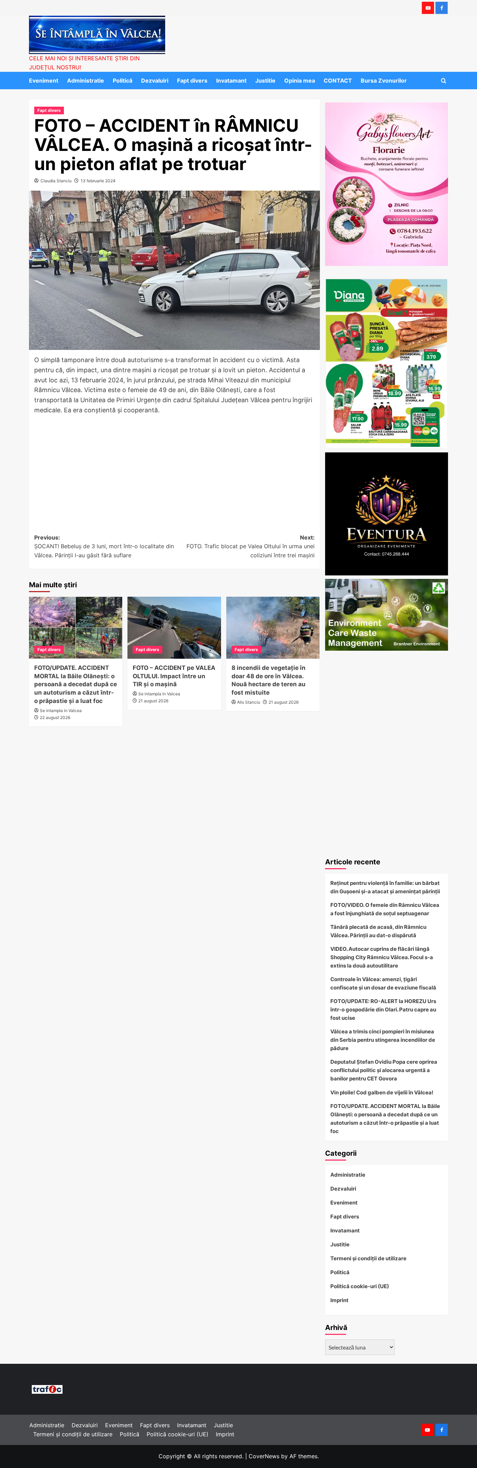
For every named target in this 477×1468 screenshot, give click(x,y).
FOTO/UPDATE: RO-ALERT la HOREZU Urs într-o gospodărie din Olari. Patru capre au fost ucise (383, 1009)
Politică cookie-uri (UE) (359, 1286)
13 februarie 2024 (98, 180)
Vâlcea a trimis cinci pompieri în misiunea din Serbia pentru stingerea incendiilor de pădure (382, 1040)
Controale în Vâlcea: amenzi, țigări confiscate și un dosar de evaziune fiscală (383, 983)
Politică (122, 80)
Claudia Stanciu (56, 180)
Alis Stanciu (248, 702)
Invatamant (231, 80)
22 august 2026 (55, 717)
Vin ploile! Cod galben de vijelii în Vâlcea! (381, 1092)
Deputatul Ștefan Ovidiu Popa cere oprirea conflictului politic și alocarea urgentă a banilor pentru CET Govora (383, 1070)
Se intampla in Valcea (61, 710)
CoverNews (264, 1456)
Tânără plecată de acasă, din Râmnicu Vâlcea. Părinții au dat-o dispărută (378, 931)
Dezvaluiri (154, 80)
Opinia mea (299, 80)
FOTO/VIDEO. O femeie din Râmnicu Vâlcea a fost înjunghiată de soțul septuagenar (384, 909)
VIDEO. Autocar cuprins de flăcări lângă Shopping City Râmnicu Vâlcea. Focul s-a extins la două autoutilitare (381, 957)
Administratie (85, 80)
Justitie (265, 80)
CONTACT (338, 80)
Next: (250, 546)
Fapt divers (192, 80)
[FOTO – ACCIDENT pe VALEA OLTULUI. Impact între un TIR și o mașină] (174, 628)
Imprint (339, 1300)
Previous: (104, 546)
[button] (443, 81)
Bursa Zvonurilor (384, 80)
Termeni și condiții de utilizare (368, 1258)
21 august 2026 (153, 700)
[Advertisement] (174, 468)
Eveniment (43, 80)
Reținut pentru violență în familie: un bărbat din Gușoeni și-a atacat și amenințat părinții (385, 887)
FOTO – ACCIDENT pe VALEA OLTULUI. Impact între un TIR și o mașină (174, 676)
